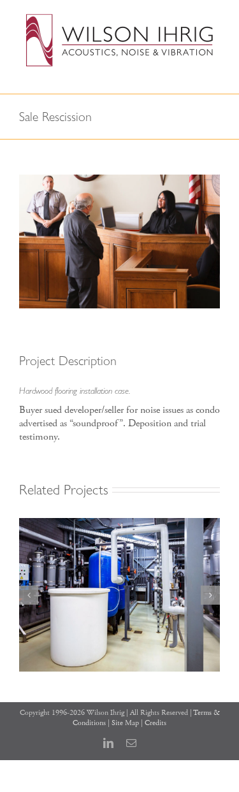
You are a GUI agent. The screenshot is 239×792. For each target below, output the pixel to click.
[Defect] (119, 524)
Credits (155, 723)
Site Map (125, 723)
